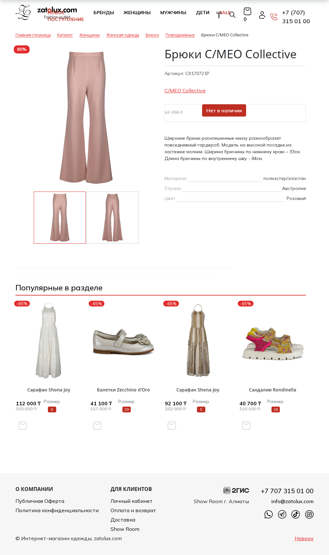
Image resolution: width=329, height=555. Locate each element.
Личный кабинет (132, 501)
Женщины (137, 12)
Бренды (103, 12)
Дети (202, 12)
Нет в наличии (224, 110)
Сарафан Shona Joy (48, 390)
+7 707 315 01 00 (287, 491)
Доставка (123, 519)
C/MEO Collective (185, 90)
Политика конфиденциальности (57, 510)
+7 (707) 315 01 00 (296, 17)
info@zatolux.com (292, 501)
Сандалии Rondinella (272, 390)
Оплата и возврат (133, 510)
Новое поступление (66, 16)
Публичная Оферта (39, 501)
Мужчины (173, 12)
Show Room (125, 529)
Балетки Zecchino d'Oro (123, 390)
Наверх (304, 538)
